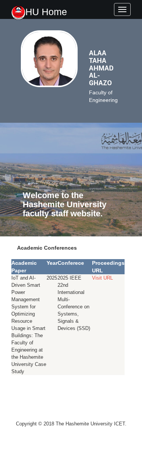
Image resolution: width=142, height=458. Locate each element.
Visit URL (102, 278)
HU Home (46, 11)
